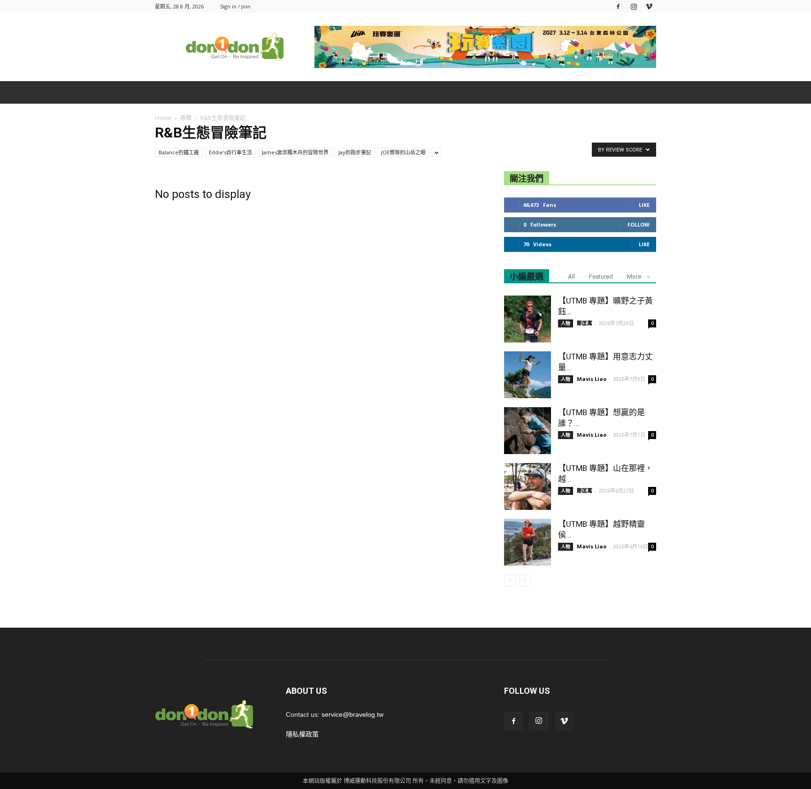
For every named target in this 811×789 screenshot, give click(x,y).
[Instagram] (634, 6)
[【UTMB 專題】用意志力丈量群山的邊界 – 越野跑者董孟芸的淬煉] (527, 374)
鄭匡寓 (584, 322)
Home (163, 118)
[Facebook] (618, 6)
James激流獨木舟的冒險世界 (295, 152)
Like (644, 204)
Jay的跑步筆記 (354, 152)
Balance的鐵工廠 (179, 152)
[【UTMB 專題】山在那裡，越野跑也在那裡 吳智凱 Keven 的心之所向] (527, 486)
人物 (565, 323)
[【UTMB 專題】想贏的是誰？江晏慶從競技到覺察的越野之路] (527, 430)
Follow (638, 224)
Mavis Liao (591, 378)
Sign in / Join (235, 6)
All (571, 276)
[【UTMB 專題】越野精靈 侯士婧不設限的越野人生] (527, 542)
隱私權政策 (302, 734)
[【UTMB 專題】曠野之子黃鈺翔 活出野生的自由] (527, 319)
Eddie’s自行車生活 (230, 152)
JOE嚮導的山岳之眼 (403, 152)
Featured (601, 276)
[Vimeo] (649, 6)
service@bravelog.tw (352, 714)
